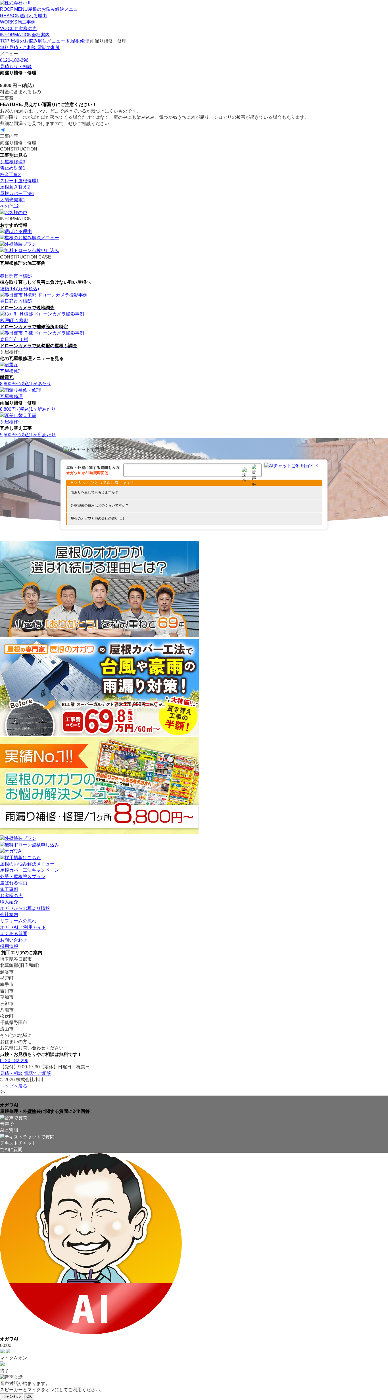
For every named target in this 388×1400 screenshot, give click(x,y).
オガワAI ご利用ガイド (23, 927)
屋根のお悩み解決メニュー (27, 863)
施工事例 (9, 889)
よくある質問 (13, 933)
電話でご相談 (37, 1073)
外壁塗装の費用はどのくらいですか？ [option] (100, 505)
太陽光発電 (12, 199)
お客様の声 (11, 895)
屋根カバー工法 (17, 193)
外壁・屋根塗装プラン (22, 876)
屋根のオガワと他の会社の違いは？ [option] (98, 518)
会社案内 (9, 914)
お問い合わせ (13, 940)
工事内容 (9, 136)
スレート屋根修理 (19, 180)
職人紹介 (9, 901)
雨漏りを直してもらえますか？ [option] (94, 492)
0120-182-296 (14, 1060)
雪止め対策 (12, 168)
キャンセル (11, 1396)
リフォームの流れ (18, 920)
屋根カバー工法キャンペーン (29, 870)
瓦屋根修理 (12, 161)
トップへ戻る (13, 1086)
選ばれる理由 (13, 882)
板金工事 (10, 174)
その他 (9, 206)
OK (29, 1396)
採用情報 (9, 946)
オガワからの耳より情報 (25, 908)
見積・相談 (11, 1073)
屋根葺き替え (15, 187)
